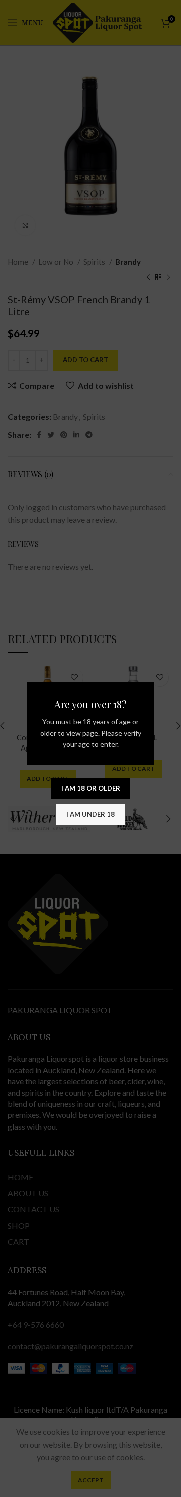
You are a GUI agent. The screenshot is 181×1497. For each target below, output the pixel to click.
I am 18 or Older (90, 788)
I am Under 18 (90, 814)
